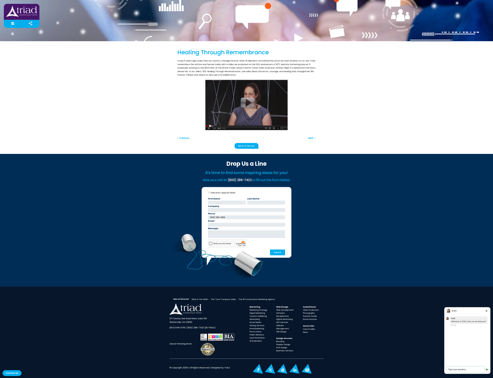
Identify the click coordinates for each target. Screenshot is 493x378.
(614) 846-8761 (177, 327)
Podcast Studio (310, 316)
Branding (280, 341)
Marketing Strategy (258, 310)
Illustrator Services (284, 350)
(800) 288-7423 (195, 327)
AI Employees (256, 341)
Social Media (255, 322)
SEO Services (282, 322)
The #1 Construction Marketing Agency (257, 299)
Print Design (281, 347)
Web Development (285, 310)
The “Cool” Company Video (223, 299)
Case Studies (309, 329)
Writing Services (257, 325)
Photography (309, 313)
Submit (277, 252)
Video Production (311, 310)
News (305, 332)
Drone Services (310, 319)
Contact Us (12, 373)
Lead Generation (257, 338)
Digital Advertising (284, 319)
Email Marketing (257, 328)
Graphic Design (283, 344)
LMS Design (281, 331)
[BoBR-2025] (207, 343)
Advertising (255, 319)
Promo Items (256, 331)
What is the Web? (200, 299)
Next (311, 138)
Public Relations (257, 334)
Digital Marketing (257, 313)
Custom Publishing (258, 316)
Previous (184, 138)
